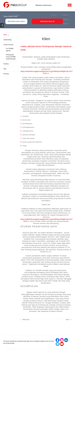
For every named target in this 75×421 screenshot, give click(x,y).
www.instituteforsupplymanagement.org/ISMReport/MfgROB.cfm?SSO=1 (47, 72)
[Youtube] (62, 344)
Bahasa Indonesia (43, 5)
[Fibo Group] (15, 5)
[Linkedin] (66, 340)
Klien (5, 35)
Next (68, 319)
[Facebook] (57, 340)
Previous (26, 319)
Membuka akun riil (47, 21)
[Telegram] (57, 344)
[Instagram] (62, 340)
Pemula (6, 74)
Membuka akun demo (16, 21)
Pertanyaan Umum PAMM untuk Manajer (11, 57)
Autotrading (7, 40)
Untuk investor (8, 44)
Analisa (6, 64)
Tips (4, 69)
